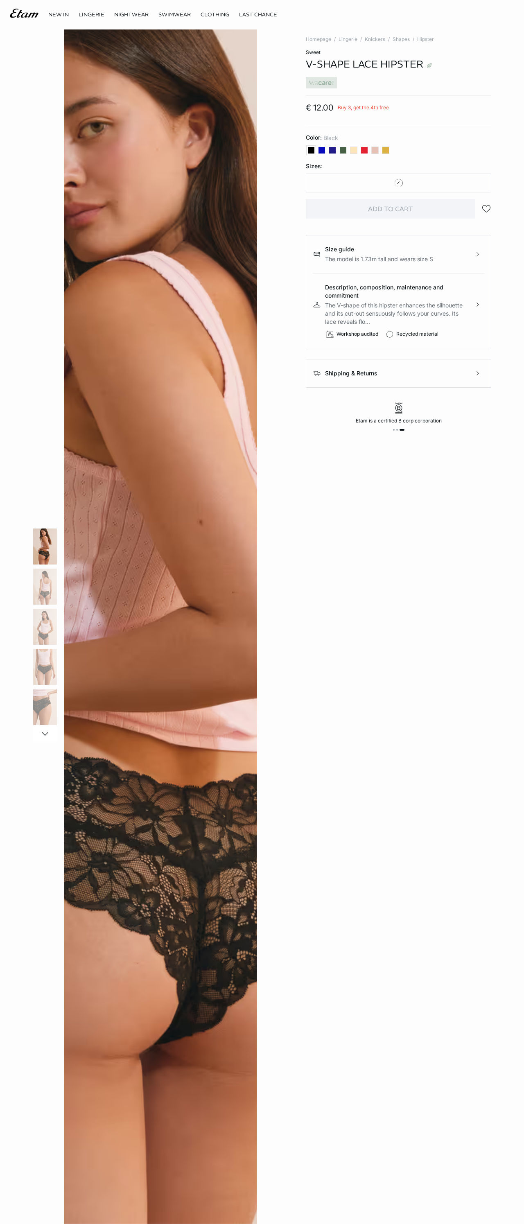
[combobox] (398, 183)
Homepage (318, 39)
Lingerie (348, 39)
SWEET (313, 52)
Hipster (425, 39)
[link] (58, 14)
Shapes (401, 39)
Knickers (375, 39)
